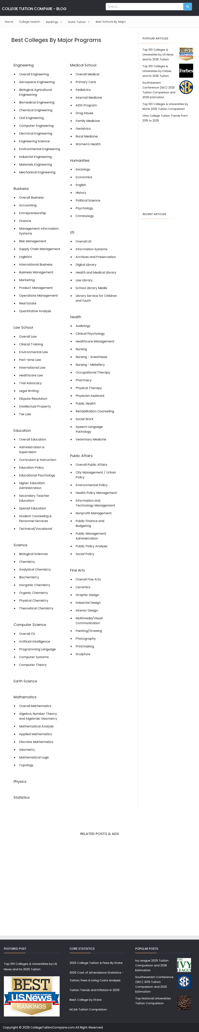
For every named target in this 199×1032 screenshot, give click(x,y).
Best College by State (86, 1000)
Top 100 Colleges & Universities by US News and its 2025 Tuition (158, 54)
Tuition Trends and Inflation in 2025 (95, 990)
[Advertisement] (168, 160)
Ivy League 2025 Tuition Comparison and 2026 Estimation (151, 965)
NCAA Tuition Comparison (88, 1009)
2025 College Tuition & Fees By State (96, 963)
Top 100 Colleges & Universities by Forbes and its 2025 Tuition (156, 71)
